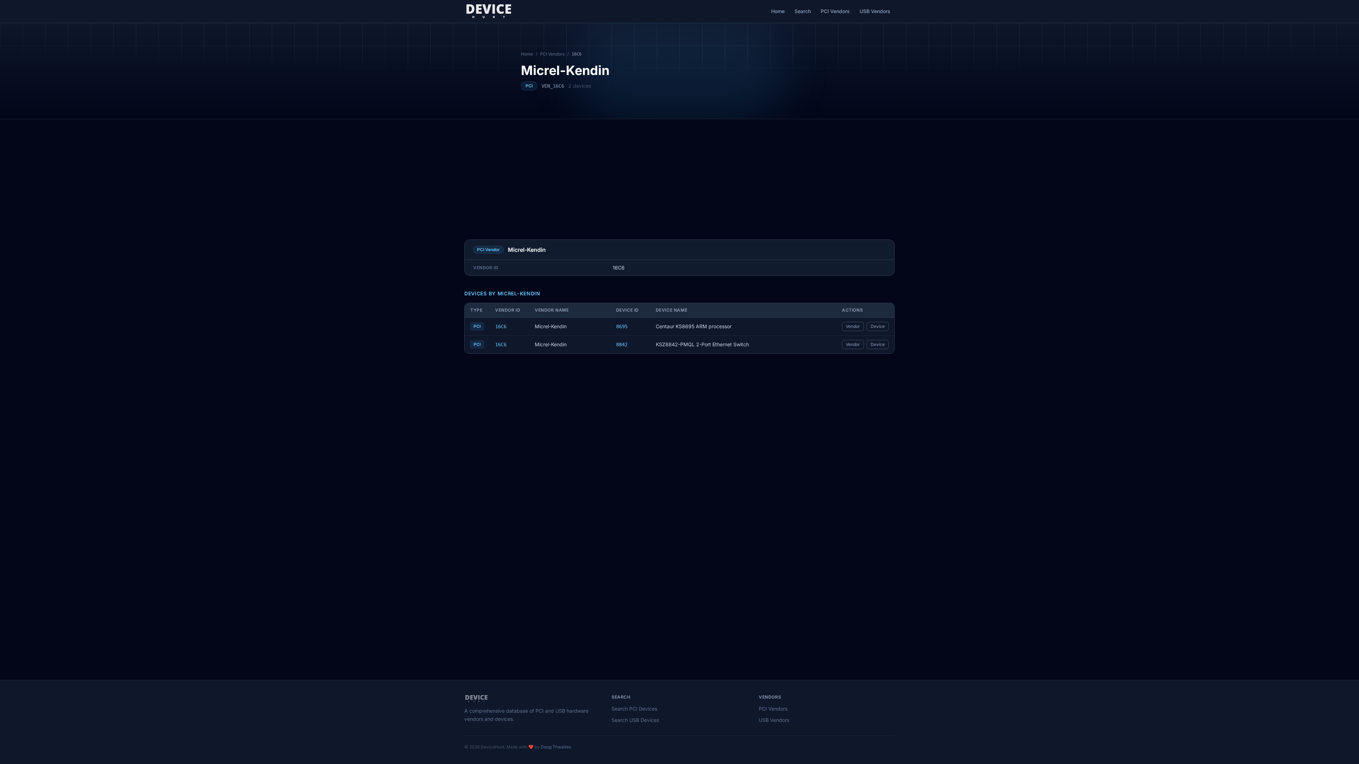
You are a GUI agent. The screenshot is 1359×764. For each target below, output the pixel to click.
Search (803, 11)
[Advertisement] (679, 172)
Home (778, 11)
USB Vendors (875, 11)
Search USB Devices (635, 720)
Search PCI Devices (634, 709)
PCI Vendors (835, 11)
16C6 (500, 326)
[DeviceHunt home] (488, 11)
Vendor (853, 326)
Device (878, 326)
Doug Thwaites (556, 746)
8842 (621, 344)
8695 (621, 326)
